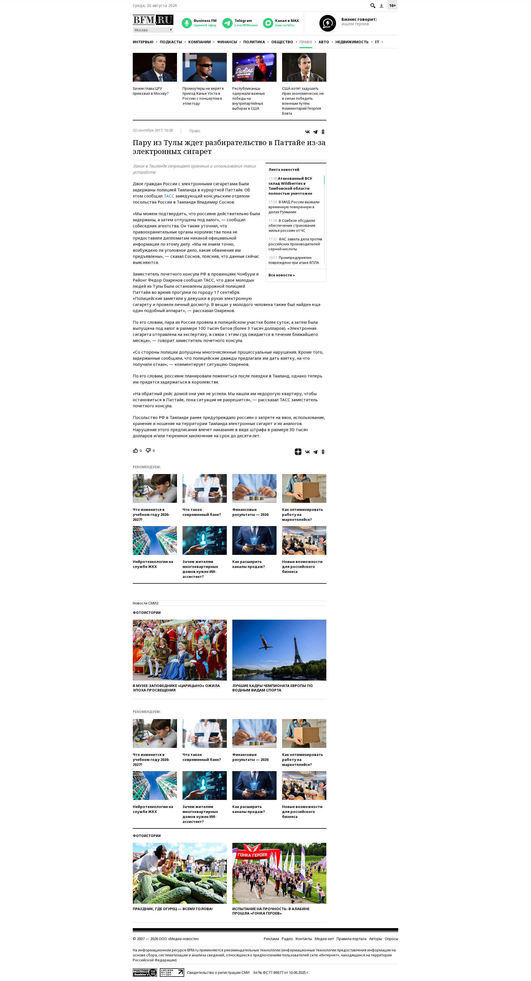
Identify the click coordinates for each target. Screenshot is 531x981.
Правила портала (351, 938)
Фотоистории (147, 612)
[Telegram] (315, 131)
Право (306, 41)
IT (377, 41)
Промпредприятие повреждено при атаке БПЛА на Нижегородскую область (294, 262)
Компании (199, 41)
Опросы (391, 938)
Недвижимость (352, 41)
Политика (254, 41)
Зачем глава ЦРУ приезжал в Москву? (151, 91)
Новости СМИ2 (145, 603)
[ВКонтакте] (307, 131)
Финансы (227, 41)
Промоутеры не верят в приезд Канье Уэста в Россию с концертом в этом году (203, 96)
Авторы (375, 938)
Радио (287, 938)
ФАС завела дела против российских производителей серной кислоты (295, 243)
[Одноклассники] (323, 131)
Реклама (271, 938)
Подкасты (171, 41)
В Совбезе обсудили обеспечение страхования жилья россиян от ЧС (292, 225)
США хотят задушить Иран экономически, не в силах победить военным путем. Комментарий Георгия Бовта (303, 101)
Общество (282, 41)
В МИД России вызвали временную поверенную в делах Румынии (294, 206)
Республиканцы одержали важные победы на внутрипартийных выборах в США (248, 98)
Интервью (143, 41)
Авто (324, 41)
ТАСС (169, 196)
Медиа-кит (324, 938)
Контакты (304, 938)
